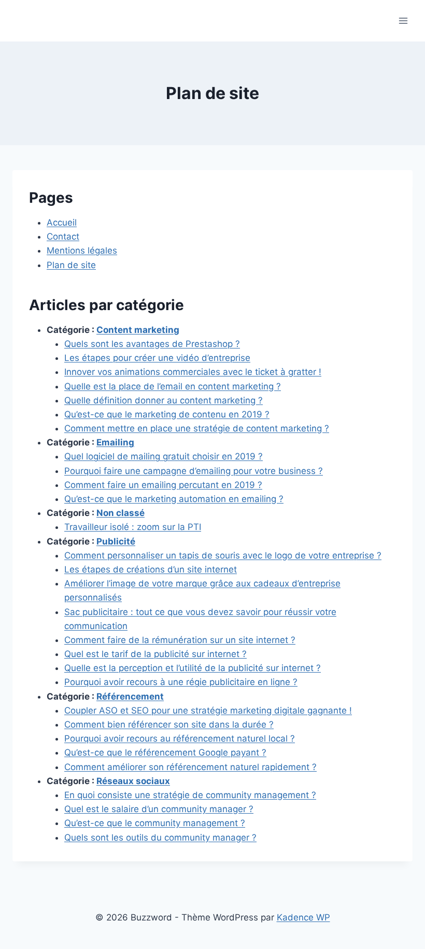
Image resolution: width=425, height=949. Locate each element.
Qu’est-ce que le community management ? (154, 823)
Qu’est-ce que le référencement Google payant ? (165, 752)
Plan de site (71, 265)
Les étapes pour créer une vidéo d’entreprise (157, 358)
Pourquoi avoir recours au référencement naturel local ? (179, 738)
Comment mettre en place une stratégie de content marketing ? (196, 428)
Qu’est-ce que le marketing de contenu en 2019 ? (167, 414)
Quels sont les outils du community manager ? (160, 837)
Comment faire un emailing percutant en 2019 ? (163, 485)
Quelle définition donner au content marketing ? (163, 400)
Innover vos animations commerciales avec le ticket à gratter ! (192, 372)
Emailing (115, 442)
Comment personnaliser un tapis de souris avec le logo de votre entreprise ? (222, 555)
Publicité (115, 541)
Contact (63, 236)
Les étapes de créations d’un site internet (150, 569)
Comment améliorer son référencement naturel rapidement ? (190, 767)
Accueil (62, 222)
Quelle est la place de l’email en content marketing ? (172, 386)
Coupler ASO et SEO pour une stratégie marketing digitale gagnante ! (208, 710)
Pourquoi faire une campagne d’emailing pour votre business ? (193, 471)
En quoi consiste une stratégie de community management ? (190, 795)
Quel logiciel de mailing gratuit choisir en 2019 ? (163, 456)
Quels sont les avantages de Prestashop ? (152, 344)
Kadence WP (303, 917)
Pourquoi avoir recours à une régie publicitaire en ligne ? (181, 682)
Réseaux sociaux (133, 781)
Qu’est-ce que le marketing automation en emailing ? (174, 499)
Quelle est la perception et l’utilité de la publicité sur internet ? (192, 668)
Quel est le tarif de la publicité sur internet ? (155, 654)
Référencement (130, 696)
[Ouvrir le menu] (403, 20)
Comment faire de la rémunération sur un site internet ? (179, 640)
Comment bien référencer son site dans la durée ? (169, 724)
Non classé (120, 513)
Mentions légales (82, 250)
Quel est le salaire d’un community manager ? (158, 809)
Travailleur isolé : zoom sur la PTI (132, 527)
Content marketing (137, 330)
